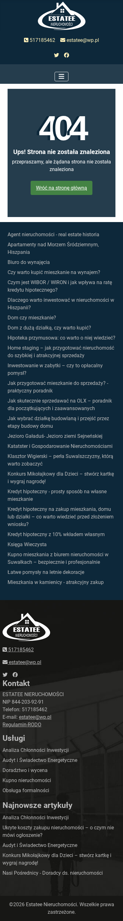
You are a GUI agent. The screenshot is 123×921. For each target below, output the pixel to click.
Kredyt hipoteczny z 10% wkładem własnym (56, 534)
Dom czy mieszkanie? (32, 318)
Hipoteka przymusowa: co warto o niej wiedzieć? (61, 338)
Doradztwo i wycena (25, 770)
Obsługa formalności (26, 790)
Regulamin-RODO (22, 725)
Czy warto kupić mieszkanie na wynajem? (54, 272)
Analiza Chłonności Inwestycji (36, 750)
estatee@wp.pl (82, 40)
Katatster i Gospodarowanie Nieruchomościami (60, 446)
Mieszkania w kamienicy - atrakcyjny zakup (56, 582)
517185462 (41, 40)
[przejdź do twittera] (56, 55)
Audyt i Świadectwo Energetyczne (40, 760)
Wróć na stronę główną (61, 188)
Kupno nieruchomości (27, 780)
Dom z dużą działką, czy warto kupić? (49, 328)
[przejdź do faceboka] (66, 55)
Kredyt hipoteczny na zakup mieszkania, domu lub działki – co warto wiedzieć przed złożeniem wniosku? (61, 516)
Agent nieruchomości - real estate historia (53, 234)
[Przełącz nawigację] (61, 76)
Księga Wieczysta (27, 544)
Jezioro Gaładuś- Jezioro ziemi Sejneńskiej (55, 436)
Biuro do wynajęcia (29, 262)
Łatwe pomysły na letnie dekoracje (46, 572)
